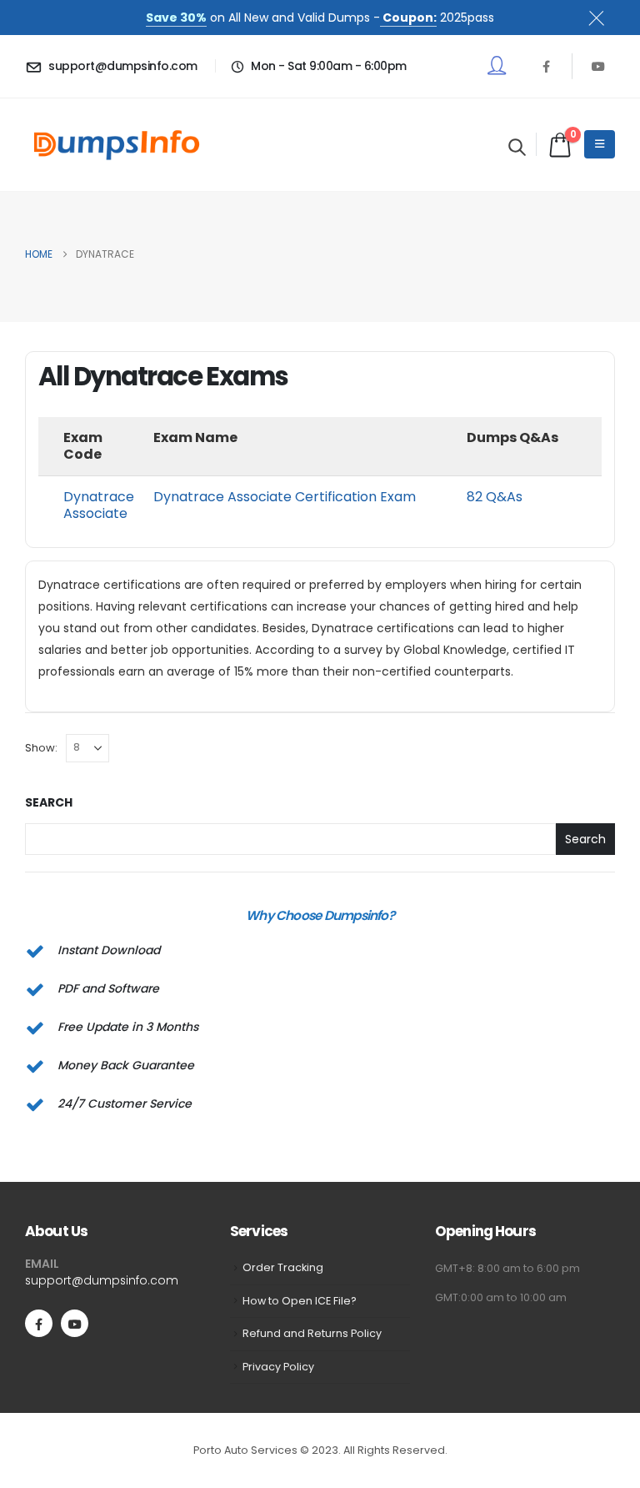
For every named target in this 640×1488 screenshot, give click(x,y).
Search (48, 803)
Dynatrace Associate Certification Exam (284, 496)
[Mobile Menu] (599, 144)
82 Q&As (494, 496)
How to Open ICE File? (299, 1301)
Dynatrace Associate (98, 505)
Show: (41, 748)
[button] (517, 147)
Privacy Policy (278, 1367)
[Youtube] (598, 66)
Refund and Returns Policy (312, 1333)
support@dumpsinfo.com (101, 1280)
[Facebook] (546, 66)
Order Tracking (282, 1267)
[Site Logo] (116, 144)
